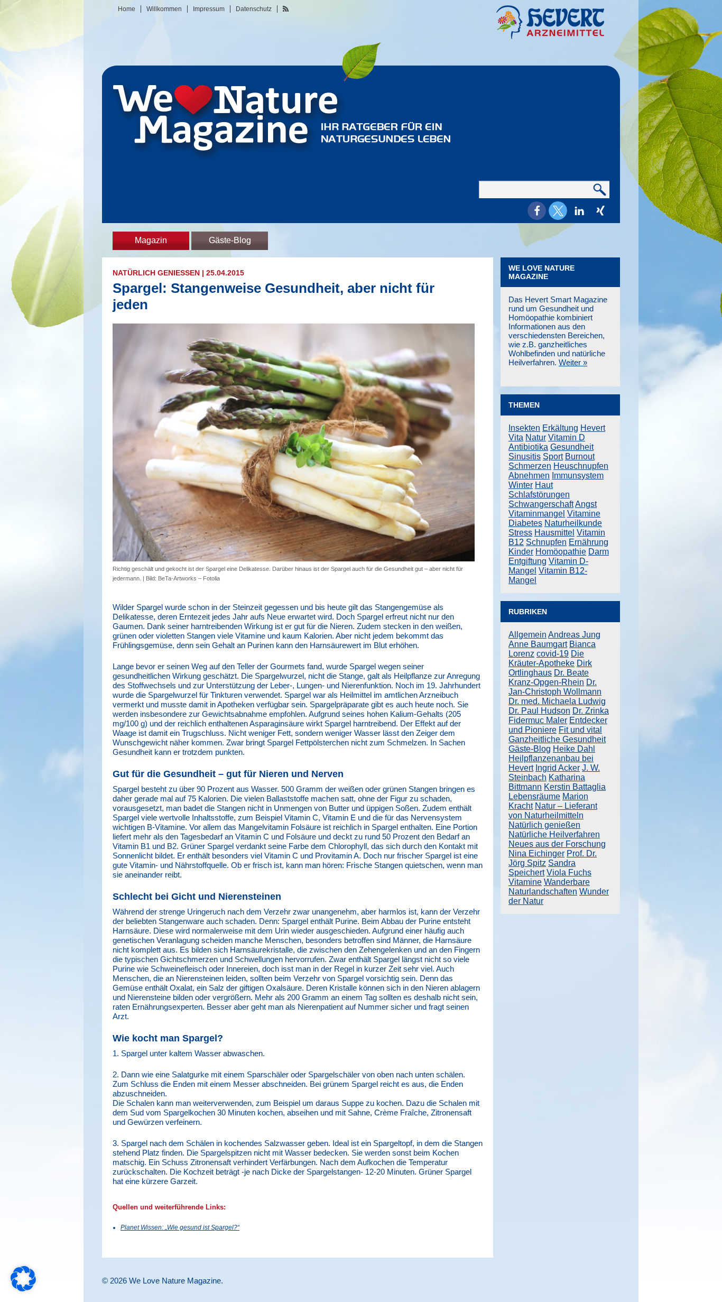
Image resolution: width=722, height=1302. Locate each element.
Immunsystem (578, 475)
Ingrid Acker (557, 767)
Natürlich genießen (156, 273)
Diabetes (525, 523)
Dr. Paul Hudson (539, 710)
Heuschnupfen (580, 465)
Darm (598, 551)
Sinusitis (524, 456)
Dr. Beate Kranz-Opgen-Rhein (548, 677)
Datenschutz (254, 9)
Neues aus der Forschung (557, 843)
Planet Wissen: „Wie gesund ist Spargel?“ (180, 1227)
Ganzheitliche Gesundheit (557, 739)
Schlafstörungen (539, 494)
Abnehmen (529, 475)
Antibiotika (528, 446)
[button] (536, 210)
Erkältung (560, 427)
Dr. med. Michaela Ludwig (557, 701)
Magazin (151, 240)
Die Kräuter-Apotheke (546, 658)
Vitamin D (566, 437)
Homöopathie (560, 551)
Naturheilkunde (573, 523)
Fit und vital (580, 729)
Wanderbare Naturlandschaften (549, 887)
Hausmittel (554, 532)
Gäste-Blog (230, 240)
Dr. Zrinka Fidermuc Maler (558, 715)
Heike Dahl (574, 748)
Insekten (524, 427)
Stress (520, 532)
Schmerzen (529, 465)
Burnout (580, 456)
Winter (520, 485)
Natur (535, 437)
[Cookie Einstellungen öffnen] (23, 1288)
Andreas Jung (574, 634)
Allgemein (527, 634)
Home (126, 9)
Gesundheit (572, 446)
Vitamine (583, 513)
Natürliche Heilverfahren (554, 834)
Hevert (592, 427)
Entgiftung (527, 561)
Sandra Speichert (542, 867)
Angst (586, 504)
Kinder (520, 551)
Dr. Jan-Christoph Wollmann (554, 687)
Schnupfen (546, 542)
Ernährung (588, 542)
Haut (544, 485)
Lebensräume (534, 796)
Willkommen (164, 9)
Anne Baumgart (537, 644)
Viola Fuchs (569, 872)
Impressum (209, 9)
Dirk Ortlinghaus (550, 668)
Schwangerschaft (540, 504)
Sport (553, 456)
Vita (515, 437)
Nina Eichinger (536, 853)
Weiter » (573, 362)
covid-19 (552, 653)
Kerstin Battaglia (575, 786)
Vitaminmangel (536, 513)
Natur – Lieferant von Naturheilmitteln (552, 810)
